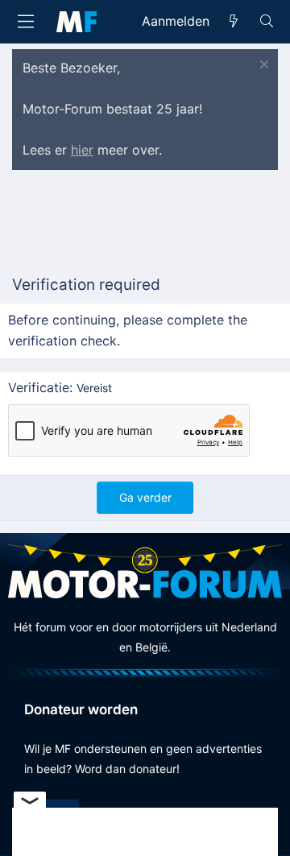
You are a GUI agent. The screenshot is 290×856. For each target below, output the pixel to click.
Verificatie (38, 387)
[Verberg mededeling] (262, 66)
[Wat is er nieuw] (234, 21)
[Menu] (25, 21)
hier (82, 150)
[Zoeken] (266, 21)
